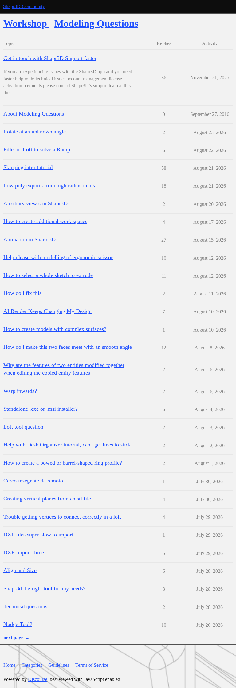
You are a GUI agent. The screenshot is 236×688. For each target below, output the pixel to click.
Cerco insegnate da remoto (33, 481)
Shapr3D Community (24, 6)
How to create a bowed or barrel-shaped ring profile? (62, 463)
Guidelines (58, 665)
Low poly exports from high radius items (49, 185)
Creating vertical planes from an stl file (47, 498)
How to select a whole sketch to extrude (48, 275)
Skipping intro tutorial (28, 167)
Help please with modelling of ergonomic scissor (58, 257)
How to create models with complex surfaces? (54, 329)
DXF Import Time (23, 552)
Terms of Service (91, 665)
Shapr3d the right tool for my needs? (44, 588)
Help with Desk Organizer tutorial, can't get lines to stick (67, 445)
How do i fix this (22, 293)
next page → (16, 637)
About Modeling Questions (33, 114)
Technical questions (25, 606)
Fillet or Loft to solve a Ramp (36, 149)
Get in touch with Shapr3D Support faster (49, 58)
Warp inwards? (20, 391)
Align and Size (20, 570)
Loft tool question (23, 427)
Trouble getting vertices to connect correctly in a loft (62, 517)
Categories (32, 665)
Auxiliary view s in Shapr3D (35, 203)
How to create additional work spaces (45, 221)
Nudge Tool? (17, 624)
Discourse (37, 679)
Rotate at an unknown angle (34, 131)
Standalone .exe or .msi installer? (40, 409)
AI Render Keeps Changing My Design (47, 311)
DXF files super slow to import (38, 534)
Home (9, 665)
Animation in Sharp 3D (29, 239)
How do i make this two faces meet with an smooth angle (67, 347)
